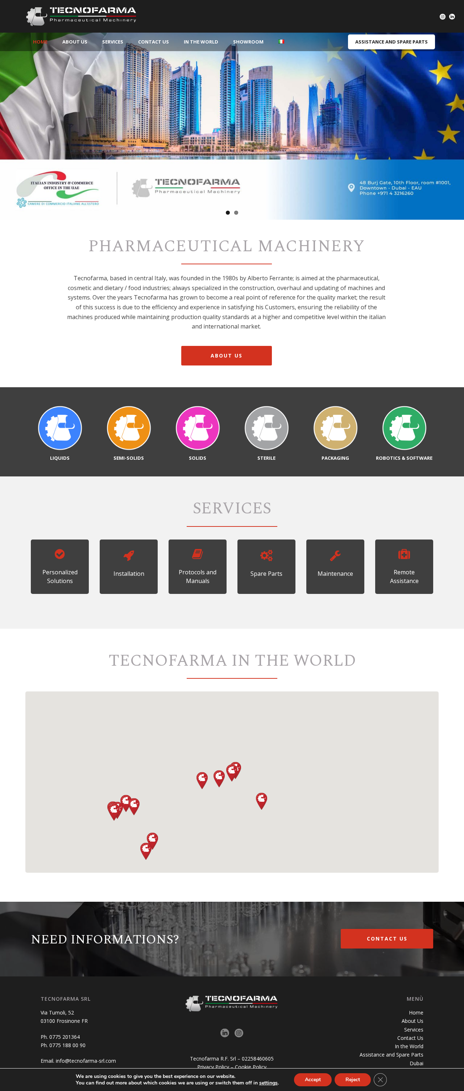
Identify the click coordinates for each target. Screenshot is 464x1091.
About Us (74, 41)
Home (40, 41)
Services (112, 41)
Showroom (248, 41)
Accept (313, 1079)
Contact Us (153, 41)
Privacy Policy (213, 1066)
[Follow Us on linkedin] (224, 1033)
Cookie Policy (250, 1066)
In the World (201, 41)
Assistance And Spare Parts (391, 41)
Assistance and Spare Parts (391, 1054)
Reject (352, 1079)
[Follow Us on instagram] (239, 1033)
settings (268, 1083)
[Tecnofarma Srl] (81, 16)
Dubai (416, 1063)
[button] (219, 779)
